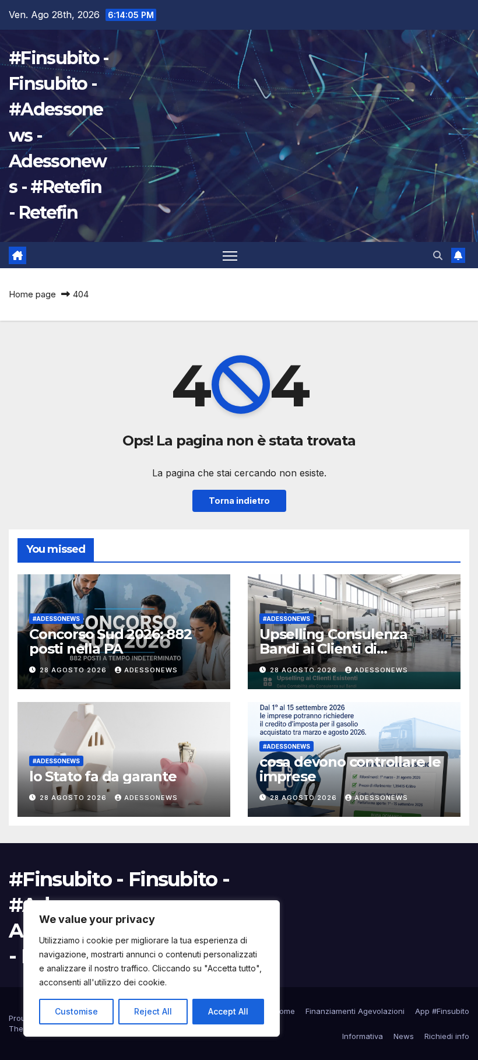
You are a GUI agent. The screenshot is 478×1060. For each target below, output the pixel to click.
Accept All (228, 1011)
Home (284, 1011)
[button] (437, 255)
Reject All (153, 1011)
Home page (32, 294)
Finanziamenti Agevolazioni (355, 1011)
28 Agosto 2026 (74, 670)
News (403, 1036)
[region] (151, 968)
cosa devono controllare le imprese (350, 769)
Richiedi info (446, 1036)
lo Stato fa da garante (103, 776)
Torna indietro (239, 501)
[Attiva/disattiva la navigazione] (230, 256)
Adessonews (151, 670)
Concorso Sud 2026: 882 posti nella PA (110, 641)
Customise (76, 1011)
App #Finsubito (442, 1011)
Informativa (362, 1036)
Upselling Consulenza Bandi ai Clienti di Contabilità (333, 649)
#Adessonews (56, 618)
